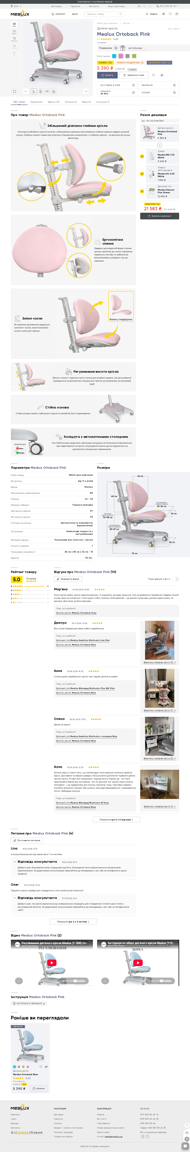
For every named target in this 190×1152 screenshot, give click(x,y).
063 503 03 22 (155, 1128)
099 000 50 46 (148, 1123)
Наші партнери (116, 6)
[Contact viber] (157, 1119)
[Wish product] (153, 75)
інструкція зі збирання (29, 1003)
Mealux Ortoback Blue (25, 1074)
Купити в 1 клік (136, 75)
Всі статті (102, 1119)
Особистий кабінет (63, 1136)
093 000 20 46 (147, 1119)
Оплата (58, 1123)
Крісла (127, 23)
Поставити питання (28, 840)
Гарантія (75, 6)
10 (114, 39)
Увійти (153, 14)
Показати (115, 819)
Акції (75, 14)
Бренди (14, 1123)
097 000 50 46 (168, 6)
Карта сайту (103, 1132)
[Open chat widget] (185, 1146)
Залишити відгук (70, 579)
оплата (146, 92)
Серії (13, 1119)
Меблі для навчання (107, 23)
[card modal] (14, 91)
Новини (100, 1114)
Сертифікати (103, 1123)
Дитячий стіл (83, 640)
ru (150, 6)
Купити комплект (162, 216)
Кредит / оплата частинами (68, 1128)
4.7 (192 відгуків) (28, 1132)
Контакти (94, 6)
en (144, 6)
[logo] (20, 13)
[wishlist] (170, 14)
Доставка (56, 6)
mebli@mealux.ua (114, 1136)
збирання (147, 85)
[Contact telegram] (157, 1114)
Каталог (61, 14)
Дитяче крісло (76, 613)
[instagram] (147, 1136)
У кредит (132, 69)
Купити (109, 75)
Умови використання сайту (110, 1128)
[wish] (41, 1067)
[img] (30, 1046)
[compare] (163, 14)
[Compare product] (162, 75)
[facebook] (142, 1136)
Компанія (15, 1114)
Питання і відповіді (63, 1132)
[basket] (177, 14)
